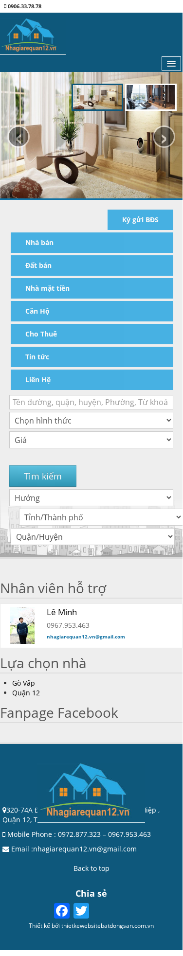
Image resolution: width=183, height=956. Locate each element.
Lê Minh (62, 612)
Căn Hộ (37, 311)
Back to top (91, 868)
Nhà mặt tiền (47, 288)
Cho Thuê (41, 333)
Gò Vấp (23, 683)
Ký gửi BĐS (140, 219)
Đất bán (38, 265)
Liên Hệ (38, 379)
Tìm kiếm (43, 476)
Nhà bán (39, 242)
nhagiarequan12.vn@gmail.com (86, 636)
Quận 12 (26, 692)
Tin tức (37, 356)
